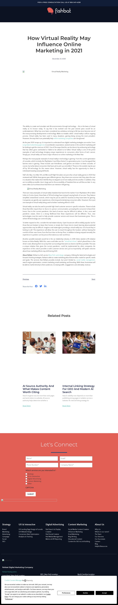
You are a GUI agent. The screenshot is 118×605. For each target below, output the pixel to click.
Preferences (66, 593)
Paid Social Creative (52, 534)
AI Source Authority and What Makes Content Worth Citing (38, 389)
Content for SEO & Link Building (79, 541)
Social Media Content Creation (78, 529)
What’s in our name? (102, 532)
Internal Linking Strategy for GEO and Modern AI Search (78, 389)
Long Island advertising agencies (34, 145)
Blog (96, 544)
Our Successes (100, 539)
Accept (104, 593)
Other (29, 484)
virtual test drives (71, 241)
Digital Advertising (34, 479)
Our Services (99, 537)
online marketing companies (63, 138)
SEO (3, 541)
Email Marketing (73, 534)
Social (4, 539)
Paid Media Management (54, 537)
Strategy (30, 474)
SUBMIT (30, 494)
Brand (4, 529)
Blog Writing (72, 537)
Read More (27, 406)
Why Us (97, 529)
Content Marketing (34, 481)
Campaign (5, 537)
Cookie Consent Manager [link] (13, 580)
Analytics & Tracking (25, 537)
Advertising (6, 534)
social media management (85, 260)
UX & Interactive (33, 476)
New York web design (56, 255)
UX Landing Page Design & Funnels (31, 529)
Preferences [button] (8, 599)
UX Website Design (25, 532)
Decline (85, 593)
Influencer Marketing (75, 532)
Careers (97, 541)
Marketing (5, 532)
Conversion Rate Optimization (29, 534)
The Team (98, 534)
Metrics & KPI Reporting (54, 539)
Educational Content (75, 539)
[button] (59, 17)
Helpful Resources (101, 546)
